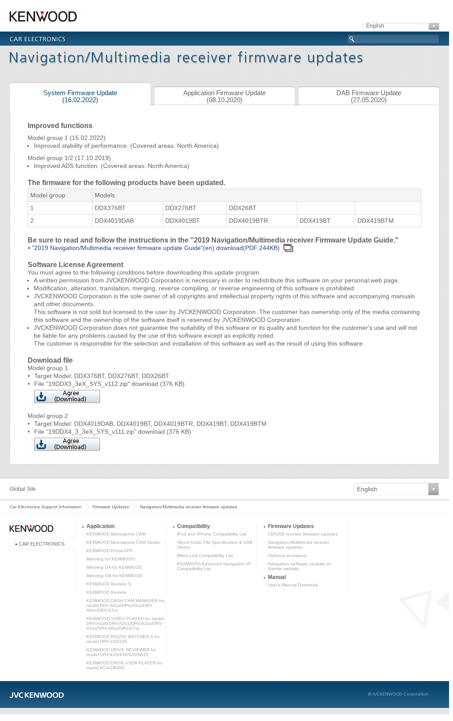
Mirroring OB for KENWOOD (114, 575)
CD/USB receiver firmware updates (303, 534)
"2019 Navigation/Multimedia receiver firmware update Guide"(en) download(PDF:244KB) (156, 247)
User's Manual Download (293, 584)
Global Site (23, 489)
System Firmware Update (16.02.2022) (80, 96)
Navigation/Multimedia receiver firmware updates (298, 545)
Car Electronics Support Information (46, 506)
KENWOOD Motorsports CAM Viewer (123, 542)
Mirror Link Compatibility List (205, 555)
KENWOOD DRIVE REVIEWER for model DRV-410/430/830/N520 (121, 652)
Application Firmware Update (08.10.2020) (224, 96)
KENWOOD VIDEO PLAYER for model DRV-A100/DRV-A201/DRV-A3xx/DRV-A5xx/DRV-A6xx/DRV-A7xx (125, 623)
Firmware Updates (111, 506)
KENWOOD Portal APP (109, 550)
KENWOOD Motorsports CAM (116, 534)
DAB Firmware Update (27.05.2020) (368, 96)
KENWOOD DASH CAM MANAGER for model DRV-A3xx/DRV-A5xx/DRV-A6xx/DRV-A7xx (125, 605)
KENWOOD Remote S (108, 584)
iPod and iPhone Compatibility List (211, 534)
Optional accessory (287, 555)
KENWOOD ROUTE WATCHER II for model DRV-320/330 (123, 639)
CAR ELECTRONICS (41, 543)
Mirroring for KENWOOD (110, 559)
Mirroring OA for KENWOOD (114, 567)
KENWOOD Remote (106, 592)
